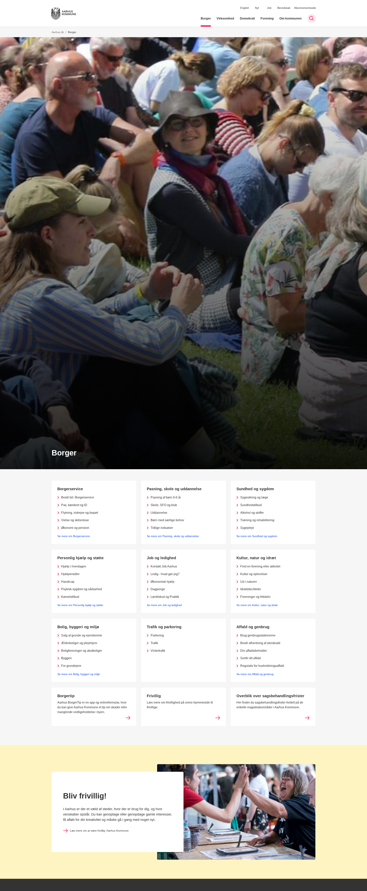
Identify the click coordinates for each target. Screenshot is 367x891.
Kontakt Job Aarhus (164, 566)
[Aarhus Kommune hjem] (63, 13)
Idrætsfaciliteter (250, 589)
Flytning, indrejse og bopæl (79, 512)
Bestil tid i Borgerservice (77, 497)
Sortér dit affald (250, 658)
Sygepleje (247, 527)
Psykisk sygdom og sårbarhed (81, 589)
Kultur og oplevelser (253, 574)
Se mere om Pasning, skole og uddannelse (173, 536)
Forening (267, 18)
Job (269, 7)
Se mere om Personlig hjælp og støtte (80, 605)
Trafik (154, 643)
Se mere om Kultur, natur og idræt (257, 605)
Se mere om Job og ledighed (164, 605)
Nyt (257, 7)
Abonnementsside (305, 7)
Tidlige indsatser (162, 527)
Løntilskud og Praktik (165, 596)
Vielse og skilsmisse (75, 520)
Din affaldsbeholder (253, 650)
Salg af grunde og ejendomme (81, 635)
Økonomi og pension (75, 527)
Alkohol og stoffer (252, 512)
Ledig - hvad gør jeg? (165, 574)
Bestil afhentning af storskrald (260, 643)
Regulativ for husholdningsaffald (262, 665)
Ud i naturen (248, 581)
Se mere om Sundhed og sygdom (256, 536)
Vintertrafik (158, 650)
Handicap (67, 581)
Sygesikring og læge (254, 497)
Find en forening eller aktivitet (260, 566)
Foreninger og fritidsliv (255, 596)
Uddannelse (159, 512)
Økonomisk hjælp (162, 581)
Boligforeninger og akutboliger (81, 650)
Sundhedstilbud (251, 505)
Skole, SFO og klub (164, 505)
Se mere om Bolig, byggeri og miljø (78, 674)
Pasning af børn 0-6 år (166, 497)
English (244, 7)
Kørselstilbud (70, 596)
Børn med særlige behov (167, 520)
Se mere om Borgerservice (73, 536)
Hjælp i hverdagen (73, 566)
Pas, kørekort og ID (74, 505)
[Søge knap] (311, 18)
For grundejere (71, 665)
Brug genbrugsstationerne (257, 635)
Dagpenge (158, 589)
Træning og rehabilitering (257, 520)
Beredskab (283, 7)
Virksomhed (225, 18)
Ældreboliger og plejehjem (79, 643)
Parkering (157, 635)
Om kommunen (290, 18)
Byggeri (66, 658)
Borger (206, 18)
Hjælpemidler (70, 574)
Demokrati (247, 18)
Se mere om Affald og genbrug (255, 674)
